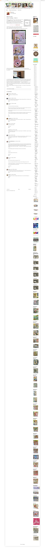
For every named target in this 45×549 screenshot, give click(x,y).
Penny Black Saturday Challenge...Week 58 (36, 135)
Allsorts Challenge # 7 (36, 185)
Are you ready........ (36, 155)
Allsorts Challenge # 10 (36, 129)
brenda (9, 103)
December (36, 86)
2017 (34, 76)
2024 (34, 68)
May (35, 188)
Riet (8, 123)
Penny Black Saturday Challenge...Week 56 (36, 171)
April (35, 189)
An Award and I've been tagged (36, 153)
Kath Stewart (12, 12)
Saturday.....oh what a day (36, 168)
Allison (9, 174)
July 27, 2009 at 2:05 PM (12, 123)
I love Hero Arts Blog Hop (36, 113)
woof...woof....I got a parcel (36, 119)
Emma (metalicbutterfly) (11, 141)
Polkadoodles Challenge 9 (36, 138)
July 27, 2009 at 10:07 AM (13, 93)
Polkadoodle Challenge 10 (36, 115)
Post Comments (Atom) (12, 190)
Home (19, 189)
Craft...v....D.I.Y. (36, 98)
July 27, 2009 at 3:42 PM (14, 129)
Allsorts (9, 20)
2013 (34, 80)
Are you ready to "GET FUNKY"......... (36, 106)
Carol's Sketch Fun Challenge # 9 (36, 174)
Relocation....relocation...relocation (36, 125)
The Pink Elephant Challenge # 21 (36, 181)
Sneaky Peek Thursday (36, 97)
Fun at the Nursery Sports (36, 183)
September (36, 89)
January (36, 192)
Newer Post (8, 189)
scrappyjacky (9, 118)
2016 (34, 77)
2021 (34, 71)
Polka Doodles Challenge (36, 176)
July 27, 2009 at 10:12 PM (17, 141)
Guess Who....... (36, 167)
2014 (34, 79)
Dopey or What (36, 104)
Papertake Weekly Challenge (36, 117)
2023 (34, 69)
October (36, 88)
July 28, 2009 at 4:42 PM (14, 169)
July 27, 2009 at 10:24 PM (13, 157)
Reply (9, 95)
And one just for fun (36, 127)
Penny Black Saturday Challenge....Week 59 (36, 110)
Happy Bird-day (36, 108)
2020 (34, 72)
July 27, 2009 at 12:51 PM (15, 118)
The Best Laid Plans (36, 160)
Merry (9, 93)
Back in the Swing (36, 148)
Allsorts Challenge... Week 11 (36, 103)
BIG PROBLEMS (36, 163)
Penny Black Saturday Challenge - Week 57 (36, 150)
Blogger (24, 544)
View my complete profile (13, 13)
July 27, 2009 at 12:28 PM (13, 103)
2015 (34, 78)
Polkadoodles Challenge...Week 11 (36, 95)
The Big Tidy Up (36, 143)
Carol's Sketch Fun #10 (36, 142)
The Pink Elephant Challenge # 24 (36, 122)
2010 (34, 84)
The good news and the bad (36, 146)
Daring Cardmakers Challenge (36, 100)
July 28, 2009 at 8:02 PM (13, 174)
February (36, 191)
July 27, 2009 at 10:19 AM (13, 98)
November (36, 87)
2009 (34, 85)
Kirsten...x (9, 169)
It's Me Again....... (36, 161)
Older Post (30, 189)
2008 (34, 194)
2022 (34, 70)
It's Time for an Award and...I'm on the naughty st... (36, 132)
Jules (8, 157)
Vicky (9, 98)
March (35, 190)
